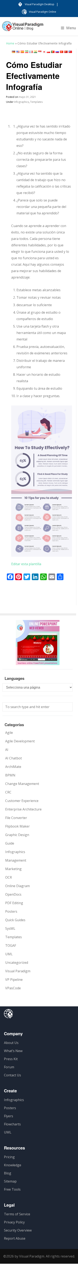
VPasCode (13, 988)
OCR (8, 877)
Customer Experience (21, 800)
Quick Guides (15, 920)
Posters (11, 911)
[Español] (22, 52)
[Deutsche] (13, 52)
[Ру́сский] (57, 52)
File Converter (16, 817)
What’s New (13, 1051)
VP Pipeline (14, 979)
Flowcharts (12, 1124)
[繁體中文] (70, 52)
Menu (71, 27)
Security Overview (18, 1230)
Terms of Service (17, 1214)
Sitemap (10, 1181)
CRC (8, 792)
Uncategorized (16, 962)
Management (15, 860)
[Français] (31, 52)
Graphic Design (17, 835)
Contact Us (12, 1075)
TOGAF (10, 945)
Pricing (9, 1157)
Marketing (13, 869)
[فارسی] (26, 52)
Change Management (22, 783)
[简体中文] (66, 52)
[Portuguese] (52, 52)
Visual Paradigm (17, 971)
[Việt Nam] (61, 52)
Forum (9, 1067)
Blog (7, 1173)
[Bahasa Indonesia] (39, 52)
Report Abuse (14, 1238)
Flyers (8, 1116)
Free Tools (12, 1189)
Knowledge (12, 1165)
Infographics (21, 102)
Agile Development (20, 741)
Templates (36, 102)
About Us (11, 1042)
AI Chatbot (13, 758)
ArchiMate (13, 766)
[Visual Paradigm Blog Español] (22, 28)
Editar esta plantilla (26, 564)
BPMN (10, 775)
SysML (10, 928)
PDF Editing (14, 903)
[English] (18, 52)
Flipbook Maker (17, 826)
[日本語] (44, 52)
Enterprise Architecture (23, 809)
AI (6, 749)
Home (10, 43)
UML (9, 954)
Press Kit (11, 1059)
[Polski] (48, 52)
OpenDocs (13, 894)
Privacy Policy (14, 1222)
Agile (9, 732)
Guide (9, 843)
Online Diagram (17, 886)
